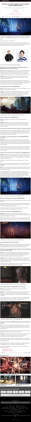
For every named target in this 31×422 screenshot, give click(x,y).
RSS (20, 409)
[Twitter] (9, 392)
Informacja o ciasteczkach (21, 408)
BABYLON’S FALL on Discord (8, 350)
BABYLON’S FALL (18, 13)
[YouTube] (15, 392)
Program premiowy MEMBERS (14, 409)
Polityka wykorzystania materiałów (5, 408)
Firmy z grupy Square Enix (12, 412)
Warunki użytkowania (5, 407)
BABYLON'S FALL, (13, 13)
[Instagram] (27, 392)
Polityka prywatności (12, 407)
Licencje (27, 408)
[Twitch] (21, 392)
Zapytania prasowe (14, 408)
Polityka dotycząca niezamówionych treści (21, 407)
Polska (15, 402)
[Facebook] (3, 392)
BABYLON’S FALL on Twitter (8, 349)
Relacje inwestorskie (19, 412)
